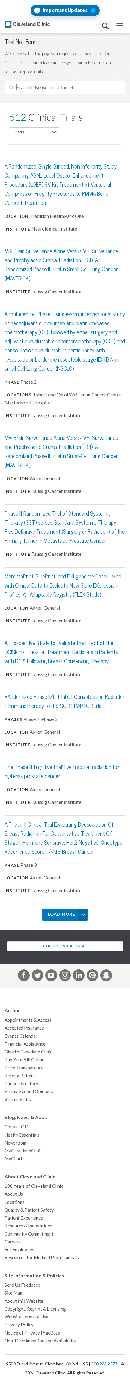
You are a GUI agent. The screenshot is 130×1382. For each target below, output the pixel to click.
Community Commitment (29, 1234)
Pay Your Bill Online (24, 1060)
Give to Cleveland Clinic (28, 1052)
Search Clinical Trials (65, 946)
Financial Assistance (25, 1044)
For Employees (19, 1250)
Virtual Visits (18, 1099)
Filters (19, 132)
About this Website (24, 1301)
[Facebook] (24, 976)
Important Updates (65, 10)
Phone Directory (21, 1083)
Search (105, 26)
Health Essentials (22, 1135)
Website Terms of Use (26, 1317)
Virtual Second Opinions (29, 1091)
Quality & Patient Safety (29, 1210)
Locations (14, 1202)
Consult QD (16, 1127)
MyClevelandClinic (23, 1151)
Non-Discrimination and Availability (40, 1341)
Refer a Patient (20, 1076)
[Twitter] (37, 976)
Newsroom (15, 1143)
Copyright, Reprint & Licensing (35, 1309)
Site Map (13, 1293)
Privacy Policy (19, 1325)
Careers (13, 1242)
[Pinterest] (92, 976)
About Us (14, 1194)
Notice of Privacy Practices (32, 1333)
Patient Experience (24, 1218)
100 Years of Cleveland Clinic (34, 1186)
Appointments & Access (28, 1020)
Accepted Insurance (24, 1028)
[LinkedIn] (78, 976)
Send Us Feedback (22, 1285)
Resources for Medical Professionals (42, 1257)
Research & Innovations (28, 1226)
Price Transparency (24, 1068)
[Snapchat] (106, 976)
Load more (61, 914)
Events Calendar (21, 1036)
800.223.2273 (104, 1364)
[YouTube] (51, 976)
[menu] (119, 26)
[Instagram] (65, 976)
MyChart (14, 1158)
